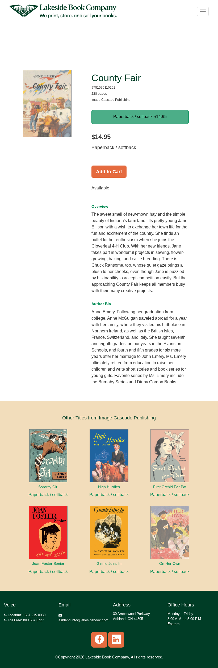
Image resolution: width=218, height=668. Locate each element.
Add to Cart (109, 171)
